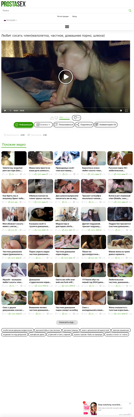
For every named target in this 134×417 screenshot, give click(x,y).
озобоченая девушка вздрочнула (17, 330)
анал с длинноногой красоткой (95, 330)
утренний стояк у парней (59, 334)
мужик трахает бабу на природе (88, 334)
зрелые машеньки (121, 330)
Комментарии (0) (108, 124)
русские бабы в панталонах (48, 330)
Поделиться (86, 124)
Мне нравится (52, 118)
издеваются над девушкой (14, 334)
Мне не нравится (56, 118)
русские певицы (71, 330)
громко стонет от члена (116, 334)
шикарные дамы (37, 334)
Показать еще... (67, 322)
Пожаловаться (66, 124)
